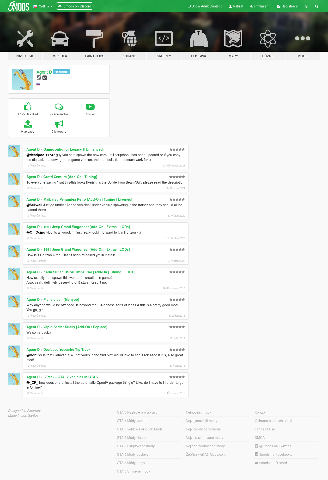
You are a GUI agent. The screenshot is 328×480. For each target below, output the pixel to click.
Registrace (289, 6)
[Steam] (38, 77)
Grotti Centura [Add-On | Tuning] (70, 176)
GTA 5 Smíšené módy (133, 471)
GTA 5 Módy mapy (131, 462)
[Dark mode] (306, 6)
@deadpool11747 (40, 154)
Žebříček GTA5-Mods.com (206, 454)
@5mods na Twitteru (274, 445)
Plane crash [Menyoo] (61, 299)
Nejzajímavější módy (201, 420)
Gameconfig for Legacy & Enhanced (73, 149)
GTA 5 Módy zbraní (131, 437)
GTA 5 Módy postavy (132, 454)
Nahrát (237, 6)
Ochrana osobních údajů (273, 420)
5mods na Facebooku (275, 454)
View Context (38, 165)
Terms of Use (265, 429)
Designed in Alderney (24, 410)
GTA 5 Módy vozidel (132, 420)
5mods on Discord (272, 462)
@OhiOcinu (35, 232)
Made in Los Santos (23, 415)
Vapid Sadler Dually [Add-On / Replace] (75, 326)
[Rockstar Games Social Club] (44, 77)
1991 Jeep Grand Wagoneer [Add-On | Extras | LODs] (86, 226)
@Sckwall (34, 204)
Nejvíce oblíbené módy (203, 429)
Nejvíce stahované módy (204, 437)
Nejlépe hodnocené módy (205, 445)
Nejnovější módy (198, 412)
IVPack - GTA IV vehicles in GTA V (70, 376)
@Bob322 (34, 354)
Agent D (44, 72)
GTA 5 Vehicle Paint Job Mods (140, 429)
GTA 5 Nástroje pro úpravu (137, 412)
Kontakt (260, 412)
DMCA (260, 437)
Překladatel (61, 71)
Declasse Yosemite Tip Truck (67, 349)
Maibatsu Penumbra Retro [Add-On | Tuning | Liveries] (87, 199)
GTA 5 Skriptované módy (136, 445)
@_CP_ (32, 382)
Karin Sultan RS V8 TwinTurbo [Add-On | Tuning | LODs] (89, 271)
